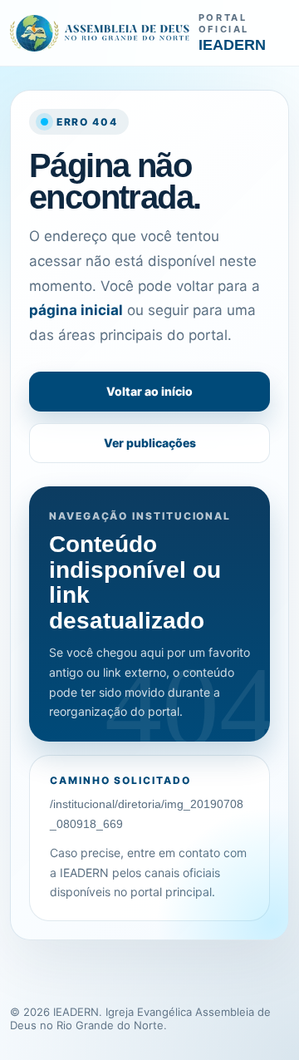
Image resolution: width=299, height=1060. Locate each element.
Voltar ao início (149, 391)
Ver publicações (150, 443)
